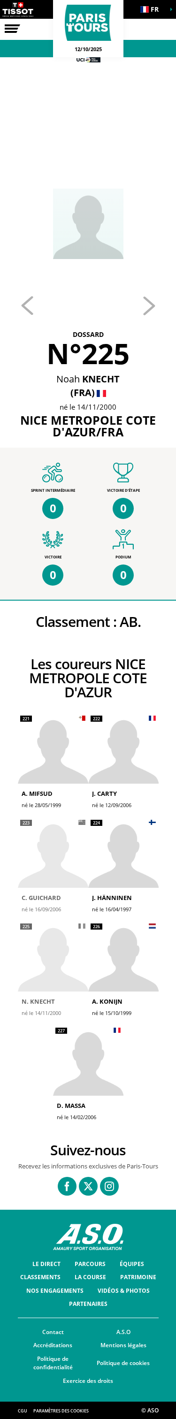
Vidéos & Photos (124, 1291)
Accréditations (52, 1345)
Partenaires (88, 1304)
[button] (152, 9)
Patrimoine (138, 1277)
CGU (22, 1411)
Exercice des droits (88, 1381)
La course (90, 1277)
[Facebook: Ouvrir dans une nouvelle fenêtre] (67, 1186)
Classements (40, 1277)
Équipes (132, 1264)
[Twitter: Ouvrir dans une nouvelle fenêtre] (88, 1186)
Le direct (46, 1264)
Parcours (90, 1264)
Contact (53, 1332)
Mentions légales (123, 1345)
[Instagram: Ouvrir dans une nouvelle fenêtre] (109, 1186)
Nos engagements (55, 1291)
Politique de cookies (123, 1363)
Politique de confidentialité (53, 1363)
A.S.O (123, 1332)
